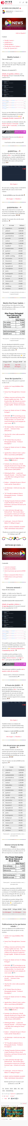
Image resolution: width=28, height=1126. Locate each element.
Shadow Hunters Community (10, 123)
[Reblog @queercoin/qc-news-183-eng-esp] (2, 1098)
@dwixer (17, 74)
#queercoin (19, 11)
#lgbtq (15, 1088)
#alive (3, 1090)
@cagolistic (10, 74)
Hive (9, 155)
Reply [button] (10, 1119)
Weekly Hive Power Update (12, 46)
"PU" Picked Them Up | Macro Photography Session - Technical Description (13, 441)
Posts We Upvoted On (10, 48)
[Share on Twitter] (13, 1098)
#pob (22, 1088)
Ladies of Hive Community (9, 125)
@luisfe (4, 74)
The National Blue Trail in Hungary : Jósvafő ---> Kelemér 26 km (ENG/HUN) (14, 429)
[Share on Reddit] (15, 1098)
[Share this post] (18, 1098)
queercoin (9, 11)
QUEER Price (7, 42)
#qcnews (7, 1088)
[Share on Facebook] (11, 1098)
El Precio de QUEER (9, 569)
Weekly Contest (8, 40)
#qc (3, 1088)
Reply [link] (6, 1098)
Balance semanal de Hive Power (13, 575)
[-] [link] (25, 1105)
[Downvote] (4, 1096)
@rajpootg (5, 75)
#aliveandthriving (9, 1090)
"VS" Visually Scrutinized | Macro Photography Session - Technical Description (13, 495)
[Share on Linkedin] (16, 1098)
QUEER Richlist (8, 44)
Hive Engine (13, 184)
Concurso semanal (9, 567)
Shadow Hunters (11, 658)
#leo (19, 1088)
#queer (11, 1088)
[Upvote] (3, 1096)
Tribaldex (18, 199)
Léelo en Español (20, 33)
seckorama (6, 1105)
